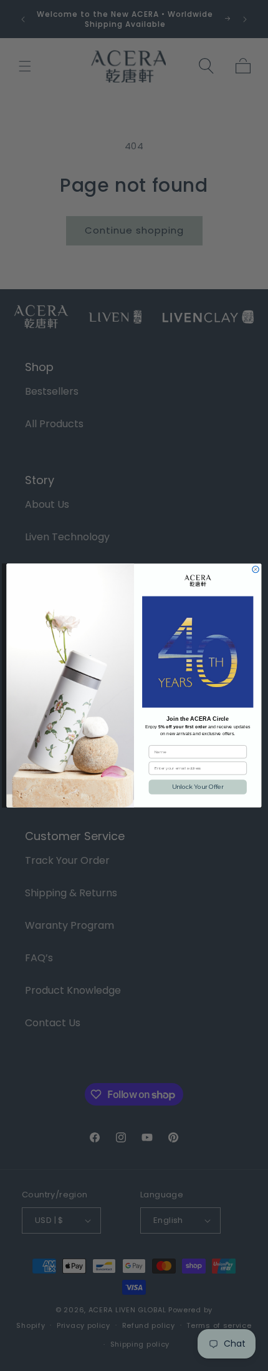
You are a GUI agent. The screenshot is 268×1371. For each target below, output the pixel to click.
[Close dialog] (255, 569)
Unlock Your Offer (198, 787)
